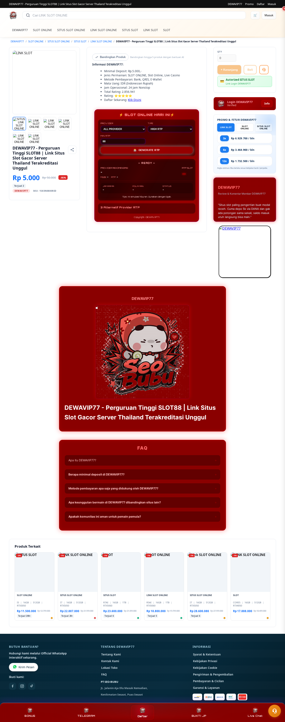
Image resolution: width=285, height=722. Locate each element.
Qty (219, 51)
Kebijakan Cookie (205, 668)
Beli (250, 69)
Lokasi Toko (109, 668)
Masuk (272, 4)
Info (267, 103)
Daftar (261, 4)
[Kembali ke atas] (275, 700)
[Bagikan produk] (72, 150)
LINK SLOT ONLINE (103, 30)
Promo (249, 4)
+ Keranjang (229, 69)
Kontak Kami (110, 661)
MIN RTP (106, 136)
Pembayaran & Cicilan (208, 681)
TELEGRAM (86, 715)
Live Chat (255, 715)
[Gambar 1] (19, 123)
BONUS (29, 715)
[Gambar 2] (34, 123)
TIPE (150, 123)
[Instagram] (22, 686)
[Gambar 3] (49, 123)
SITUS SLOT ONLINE (71, 30)
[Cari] (28, 15)
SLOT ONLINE (42, 30)
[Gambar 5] (19, 139)
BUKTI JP (199, 715)
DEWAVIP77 (235, 4)
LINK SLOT (150, 30)
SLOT (166, 30)
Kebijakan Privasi (205, 661)
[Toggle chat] (274, 711)
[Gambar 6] (34, 139)
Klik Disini (134, 100)
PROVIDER (107, 123)
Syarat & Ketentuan (207, 654)
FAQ (104, 674)
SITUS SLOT (130, 30)
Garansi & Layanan (206, 688)
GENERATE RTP (147, 150)
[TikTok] (31, 686)
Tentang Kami (111, 654)
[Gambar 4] (64, 123)
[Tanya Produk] (264, 69)
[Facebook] (12, 686)
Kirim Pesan (26, 667)
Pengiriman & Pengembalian (213, 674)
